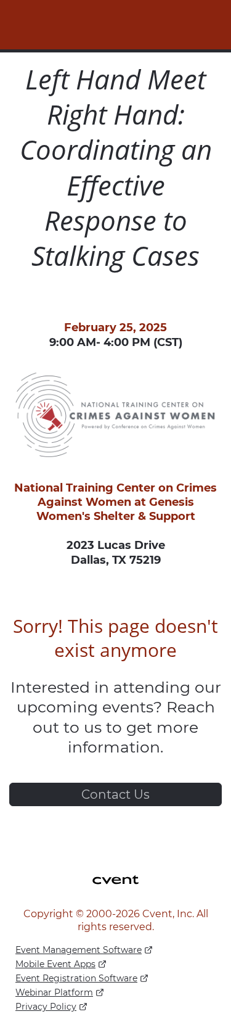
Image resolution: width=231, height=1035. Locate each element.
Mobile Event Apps (55, 964)
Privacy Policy (45, 1006)
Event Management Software (78, 949)
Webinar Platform (54, 992)
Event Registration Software (76, 978)
